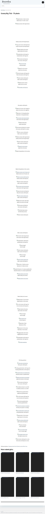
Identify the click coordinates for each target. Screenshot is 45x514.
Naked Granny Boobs (35, 473)
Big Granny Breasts (20, 473)
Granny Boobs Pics (5, 497)
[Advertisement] (22, 33)
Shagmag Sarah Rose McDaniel (14, 446)
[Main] (8, 2)
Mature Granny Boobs (5, 473)
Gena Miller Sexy (24, 446)
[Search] (42, 6)
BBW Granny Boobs (35, 497)
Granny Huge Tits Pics (20, 497)
